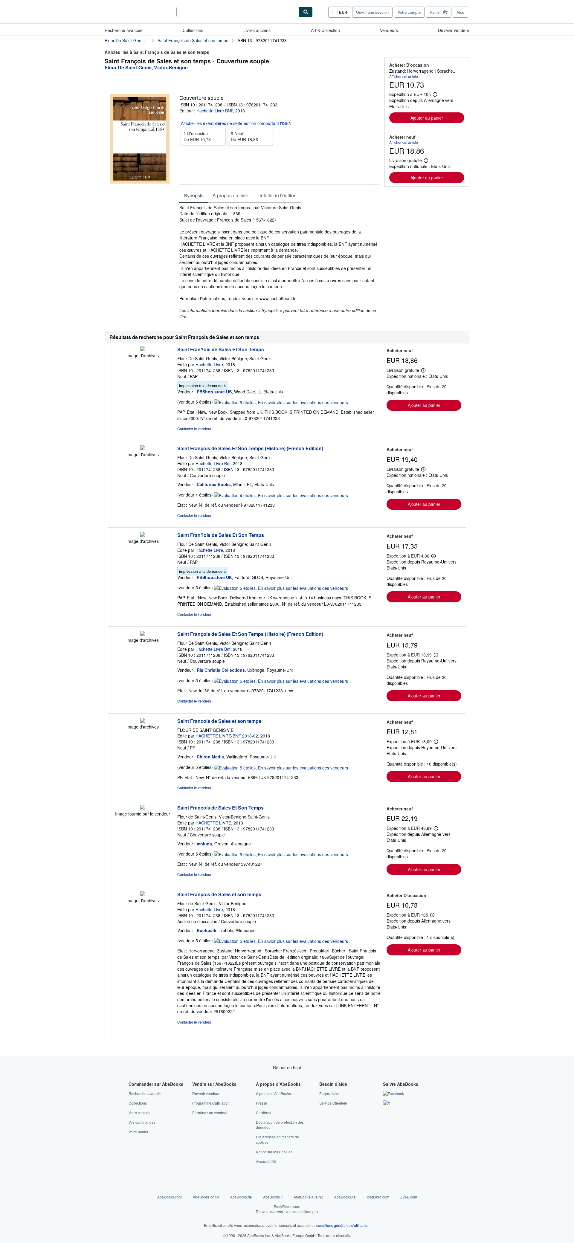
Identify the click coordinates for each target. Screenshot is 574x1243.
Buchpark (206, 930)
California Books (214, 484)
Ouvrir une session (372, 12)
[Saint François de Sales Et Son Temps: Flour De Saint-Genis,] (142, 448)
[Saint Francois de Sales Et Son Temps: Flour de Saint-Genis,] (142, 808)
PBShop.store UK (214, 577)
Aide (460, 12)
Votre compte (409, 12)
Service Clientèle (333, 1102)
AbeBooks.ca (345, 1196)
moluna (204, 844)
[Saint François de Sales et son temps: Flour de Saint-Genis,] (142, 894)
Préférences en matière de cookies (277, 1139)
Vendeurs (389, 30)
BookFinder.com (287, 1209)
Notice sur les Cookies (274, 1151)
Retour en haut (287, 1068)
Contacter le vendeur (194, 428)
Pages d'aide (330, 1093)
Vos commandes (142, 1122)
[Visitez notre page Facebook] (393, 1093)
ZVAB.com (408, 1196)
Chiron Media (210, 757)
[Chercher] (305, 12)
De (197, 136)
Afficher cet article (403, 76)
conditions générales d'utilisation (343, 1225)
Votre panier (138, 1131)
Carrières (263, 1112)
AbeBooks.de (241, 1196)
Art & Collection (325, 30)
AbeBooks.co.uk (206, 1196)
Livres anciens (257, 30)
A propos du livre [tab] (230, 195)
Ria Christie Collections (221, 670)
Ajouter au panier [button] (426, 118)
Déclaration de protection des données (280, 1125)
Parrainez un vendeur (210, 1112)
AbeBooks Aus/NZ (308, 1196)
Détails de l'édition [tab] (277, 195)
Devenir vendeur (453, 30)
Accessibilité (266, 1161)
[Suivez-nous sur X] (386, 1103)
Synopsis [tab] (194, 195)
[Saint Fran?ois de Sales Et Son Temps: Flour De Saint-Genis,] (142, 349)
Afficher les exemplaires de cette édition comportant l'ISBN (236, 123)
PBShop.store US (214, 392)
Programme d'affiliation (211, 1102)
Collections (193, 30)
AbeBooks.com (169, 1196)
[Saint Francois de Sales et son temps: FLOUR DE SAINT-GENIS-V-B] (142, 721)
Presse (261, 1102)
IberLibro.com (378, 1196)
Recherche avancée (124, 30)
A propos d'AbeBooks (273, 1093)
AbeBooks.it (273, 1196)
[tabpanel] (279, 261)
